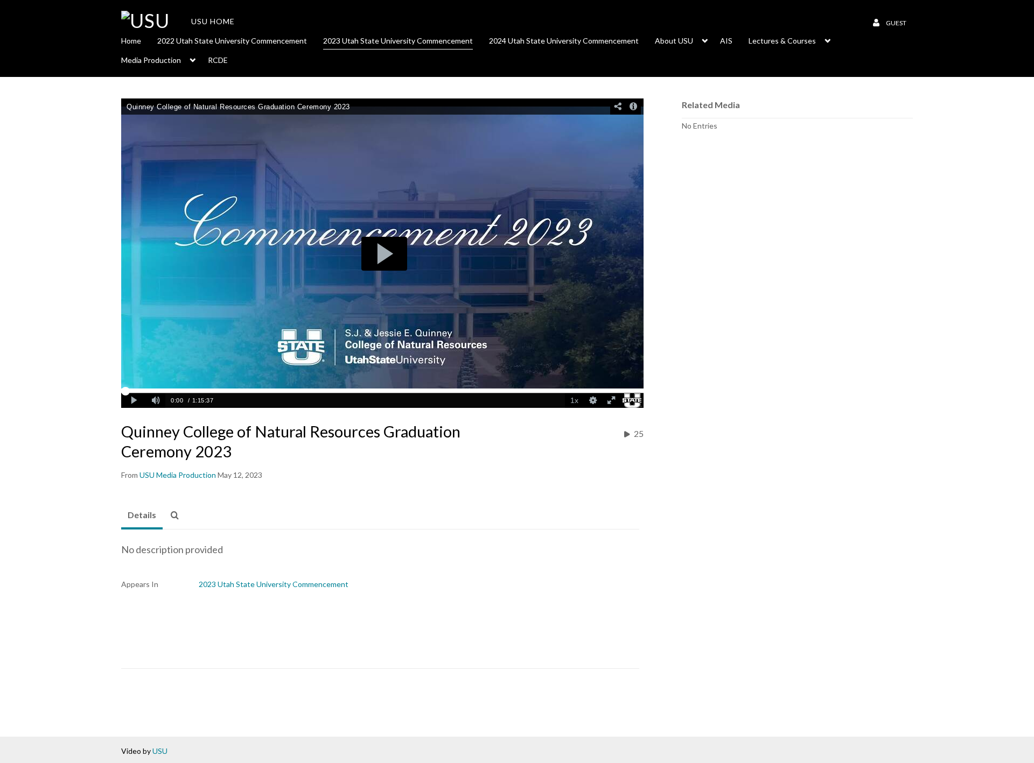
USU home (213, 21)
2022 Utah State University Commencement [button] (232, 40)
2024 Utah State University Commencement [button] (564, 40)
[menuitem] (139, 40)
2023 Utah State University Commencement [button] (398, 40)
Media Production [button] (151, 60)
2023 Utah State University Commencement (273, 584)
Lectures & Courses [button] (782, 40)
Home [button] (131, 40)
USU (159, 750)
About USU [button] (674, 40)
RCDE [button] (218, 60)
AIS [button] (726, 40)
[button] (177, 515)
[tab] (142, 515)
